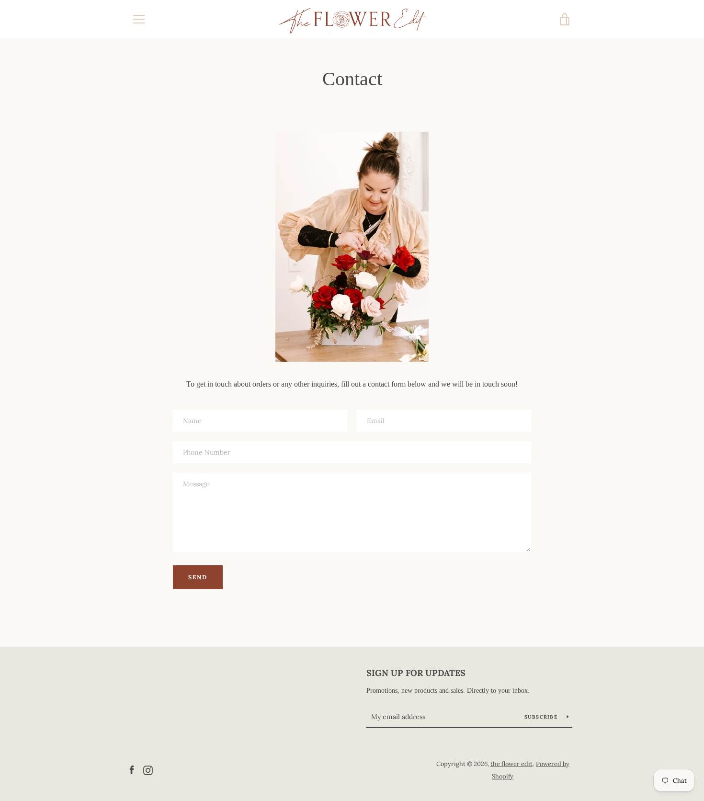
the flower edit (511, 764)
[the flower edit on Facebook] (131, 769)
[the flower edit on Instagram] (148, 769)
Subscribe (542, 717)
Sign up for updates (416, 672)
